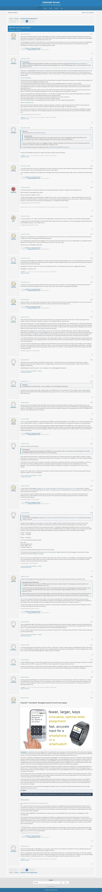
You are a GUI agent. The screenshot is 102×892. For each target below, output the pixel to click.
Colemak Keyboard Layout (51, 890)
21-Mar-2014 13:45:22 (25, 234)
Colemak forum (51, 2)
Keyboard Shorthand (25, 118)
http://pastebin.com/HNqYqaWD (47, 552)
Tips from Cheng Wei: (26, 78)
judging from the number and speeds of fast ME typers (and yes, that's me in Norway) (58, 488)
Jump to (51, 880)
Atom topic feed (51, 886)
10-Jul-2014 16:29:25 (25, 299)
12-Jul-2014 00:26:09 (25, 512)
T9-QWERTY (23, 117)
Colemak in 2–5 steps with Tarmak (32, 48)
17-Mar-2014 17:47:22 (25, 58)
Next (33, 21)
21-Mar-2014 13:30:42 (25, 187)
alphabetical (53, 147)
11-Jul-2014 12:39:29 (25, 485)
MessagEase (24, 752)
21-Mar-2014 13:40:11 (25, 216)
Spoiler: (23, 790)
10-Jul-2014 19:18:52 (25, 317)
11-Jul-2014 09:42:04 (25, 419)
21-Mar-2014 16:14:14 (25, 282)
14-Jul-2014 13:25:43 (25, 645)
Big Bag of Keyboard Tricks (34, 49)
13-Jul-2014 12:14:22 (25, 576)
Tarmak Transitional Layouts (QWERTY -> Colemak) (31, 371)
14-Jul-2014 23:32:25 (25, 659)
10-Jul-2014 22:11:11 (25, 381)
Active (86, 12)
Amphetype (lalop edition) (26, 372)
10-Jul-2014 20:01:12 (25, 359)
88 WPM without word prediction (77, 63)
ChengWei (57, 779)
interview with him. (29, 102)
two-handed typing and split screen (45, 331)
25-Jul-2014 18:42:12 (25, 677)
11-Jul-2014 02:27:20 (25, 402)
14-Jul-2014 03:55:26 (25, 621)
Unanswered (91, 12)
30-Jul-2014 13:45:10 (25, 697)
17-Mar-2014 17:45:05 (25, 34)
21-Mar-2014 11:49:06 (25, 166)
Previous (12, 21)
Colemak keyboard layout (54, 5)
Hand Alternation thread (39, 132)
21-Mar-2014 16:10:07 (25, 258)
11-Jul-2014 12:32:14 (25, 443)
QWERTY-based (63, 147)
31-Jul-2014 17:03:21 (25, 846)
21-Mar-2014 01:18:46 (25, 127)
